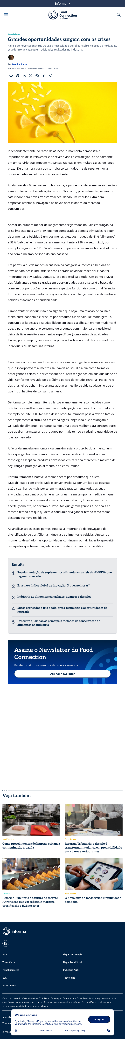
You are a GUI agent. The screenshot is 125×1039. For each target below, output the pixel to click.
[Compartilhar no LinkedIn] (24, 76)
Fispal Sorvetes (10, 969)
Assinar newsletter (62, 674)
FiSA (4, 954)
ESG (4, 977)
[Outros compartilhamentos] (50, 76)
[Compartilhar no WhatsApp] (37, 76)
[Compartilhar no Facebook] (43, 76)
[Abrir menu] (6, 15)
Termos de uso (10, 1023)
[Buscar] (119, 15)
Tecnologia (69, 977)
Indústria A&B (70, 969)
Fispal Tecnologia (72, 954)
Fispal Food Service (73, 962)
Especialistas (14, 34)
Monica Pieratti (20, 64)
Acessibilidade (10, 1017)
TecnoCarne (9, 962)
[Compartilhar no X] (30, 76)
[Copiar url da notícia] (11, 76)
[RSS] (5, 943)
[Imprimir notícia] (17, 76)
